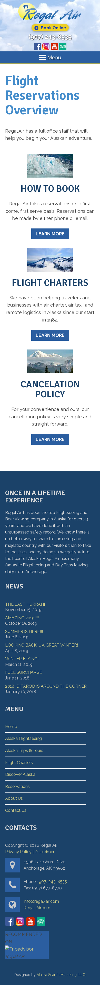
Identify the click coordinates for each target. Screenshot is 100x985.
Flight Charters (19, 762)
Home (11, 726)
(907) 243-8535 (50, 37)
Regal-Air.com (37, 907)
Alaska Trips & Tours (24, 750)
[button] (50, 27)
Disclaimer (44, 851)
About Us (14, 798)
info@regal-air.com (41, 901)
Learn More (50, 233)
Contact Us (15, 810)
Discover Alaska (20, 774)
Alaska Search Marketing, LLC (61, 975)
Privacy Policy (18, 851)
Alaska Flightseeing (23, 738)
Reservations (17, 786)
